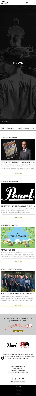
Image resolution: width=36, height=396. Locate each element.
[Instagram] (15, 379)
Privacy (18, 390)
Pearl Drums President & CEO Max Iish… (18, 162)
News (5, 121)
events (18, 128)
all (9, 121)
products (26, 128)
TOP (2, 121)
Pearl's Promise (8, 250)
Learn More (18, 173)
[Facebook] (12, 379)
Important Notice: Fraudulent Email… (18, 206)
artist (32, 128)
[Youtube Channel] (23, 379)
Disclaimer (18, 386)
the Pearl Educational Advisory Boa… (18, 294)
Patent (18, 394)
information (10, 128)
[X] (19, 379)
